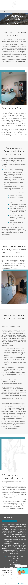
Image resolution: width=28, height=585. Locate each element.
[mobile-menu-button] (23, 11)
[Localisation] (14, 11)
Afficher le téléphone (15, 564)
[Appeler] (4, 11)
